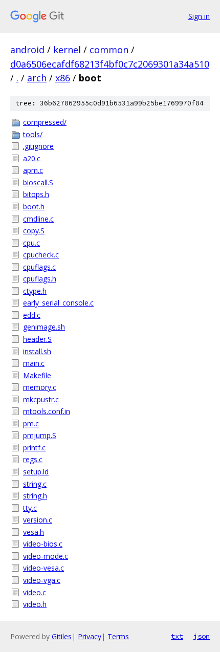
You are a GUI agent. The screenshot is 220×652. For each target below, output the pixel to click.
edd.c (31, 315)
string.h (35, 496)
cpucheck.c (41, 254)
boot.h (34, 206)
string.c (35, 484)
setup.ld (36, 471)
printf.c (34, 447)
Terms (118, 636)
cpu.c (31, 243)
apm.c (33, 170)
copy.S (34, 230)
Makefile (37, 375)
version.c (37, 520)
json (201, 636)
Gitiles (62, 636)
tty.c (30, 508)
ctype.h (35, 291)
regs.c (32, 459)
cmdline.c (38, 219)
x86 (62, 78)
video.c (34, 592)
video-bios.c (42, 544)
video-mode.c (45, 556)
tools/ (32, 134)
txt (177, 636)
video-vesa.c (43, 568)
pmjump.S (39, 435)
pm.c (31, 423)
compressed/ (45, 122)
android (27, 50)
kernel (67, 50)
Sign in (199, 16)
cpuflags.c (39, 267)
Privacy (89, 636)
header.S (37, 339)
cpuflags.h (39, 279)
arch (37, 78)
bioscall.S (38, 182)
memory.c (39, 387)
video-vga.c (41, 580)
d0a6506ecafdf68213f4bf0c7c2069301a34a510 (109, 64)
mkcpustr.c (41, 399)
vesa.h (33, 532)
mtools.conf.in (46, 411)
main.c (34, 363)
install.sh (37, 351)
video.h (35, 604)
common (109, 50)
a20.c (31, 158)
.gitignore (38, 146)
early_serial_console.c (58, 303)
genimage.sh (44, 327)
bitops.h (36, 194)
